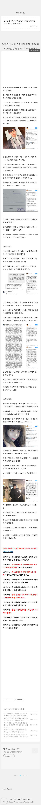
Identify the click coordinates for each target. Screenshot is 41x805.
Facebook (21, 802)
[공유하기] (9, 699)
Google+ (31, 802)
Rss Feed (9, 802)
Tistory (18, 799)
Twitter (16, 802)
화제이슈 (7, 709)
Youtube (26, 802)
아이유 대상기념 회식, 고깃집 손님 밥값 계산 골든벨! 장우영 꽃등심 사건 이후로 (16, 725)
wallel (29, 799)
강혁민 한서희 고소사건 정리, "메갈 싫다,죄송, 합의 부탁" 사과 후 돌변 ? (20, 22)
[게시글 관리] (12, 699)
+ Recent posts (7, 789)
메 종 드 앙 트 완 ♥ (11, 749)
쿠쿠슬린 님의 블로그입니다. (13, 752)
